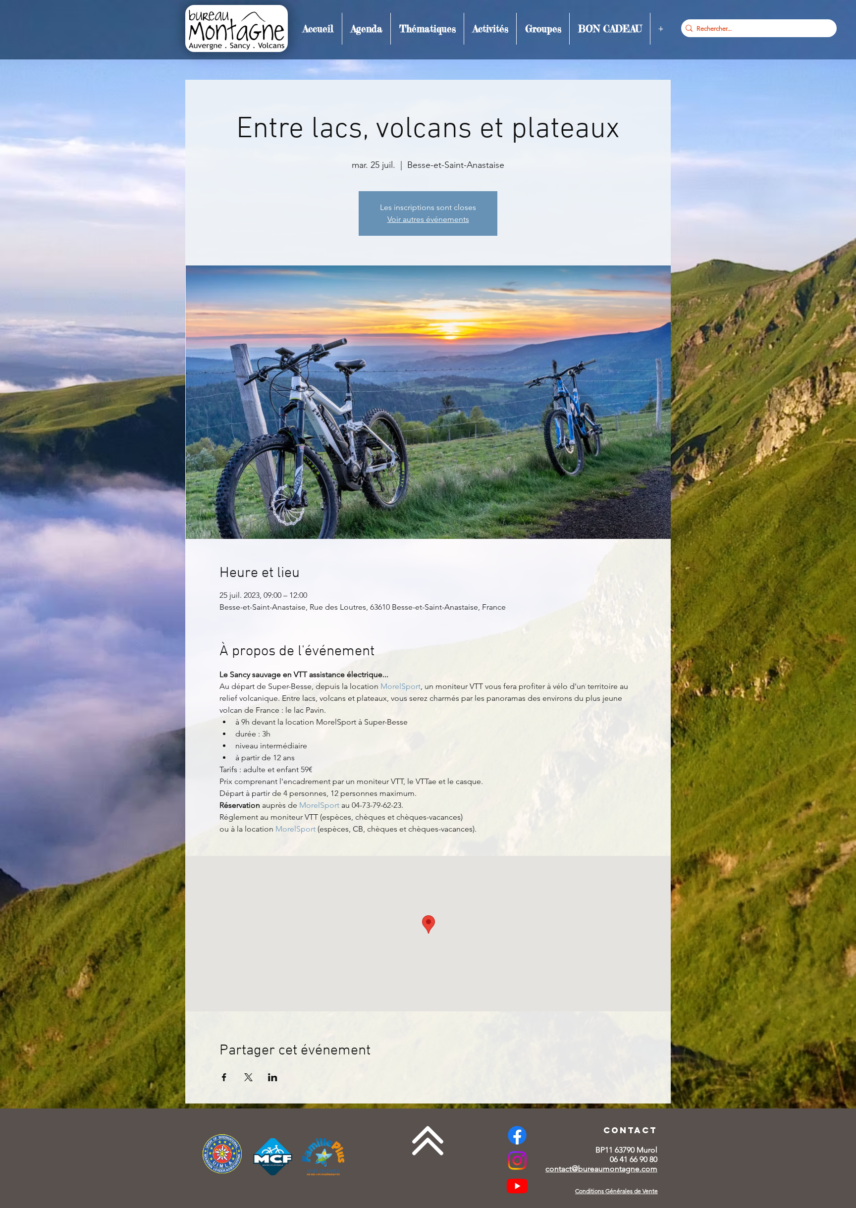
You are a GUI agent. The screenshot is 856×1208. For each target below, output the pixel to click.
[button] (366, 29)
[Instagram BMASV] (517, 1160)
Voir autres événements (428, 219)
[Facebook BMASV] (517, 1135)
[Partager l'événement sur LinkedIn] (272, 1077)
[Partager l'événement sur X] (248, 1077)
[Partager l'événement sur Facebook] (224, 1077)
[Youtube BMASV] (517, 1185)
